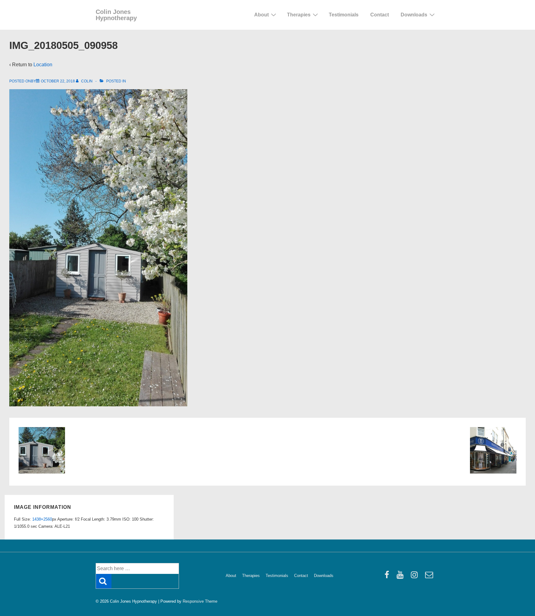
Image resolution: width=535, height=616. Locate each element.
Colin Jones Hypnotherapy (116, 14)
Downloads (414, 14)
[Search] (103, 581)
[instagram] (415, 576)
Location (42, 64)
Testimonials (344, 14)
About (261, 14)
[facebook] (388, 576)
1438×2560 (42, 519)
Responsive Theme (200, 601)
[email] (430, 576)
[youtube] (401, 576)
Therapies (299, 14)
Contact (379, 14)
